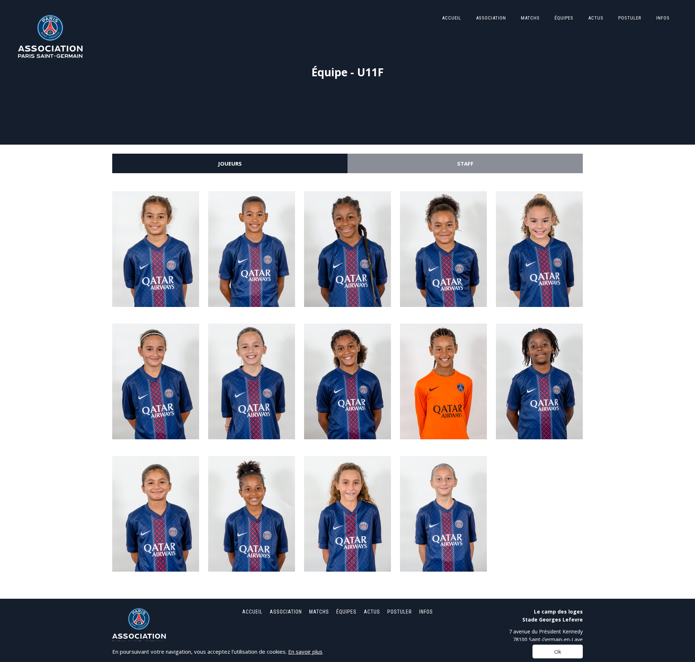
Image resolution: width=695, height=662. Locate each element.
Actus (595, 18)
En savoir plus (305, 651)
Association (491, 18)
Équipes (564, 18)
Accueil (451, 18)
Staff (465, 163)
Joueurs (230, 163)
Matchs (530, 18)
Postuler (629, 18)
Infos (663, 18)
